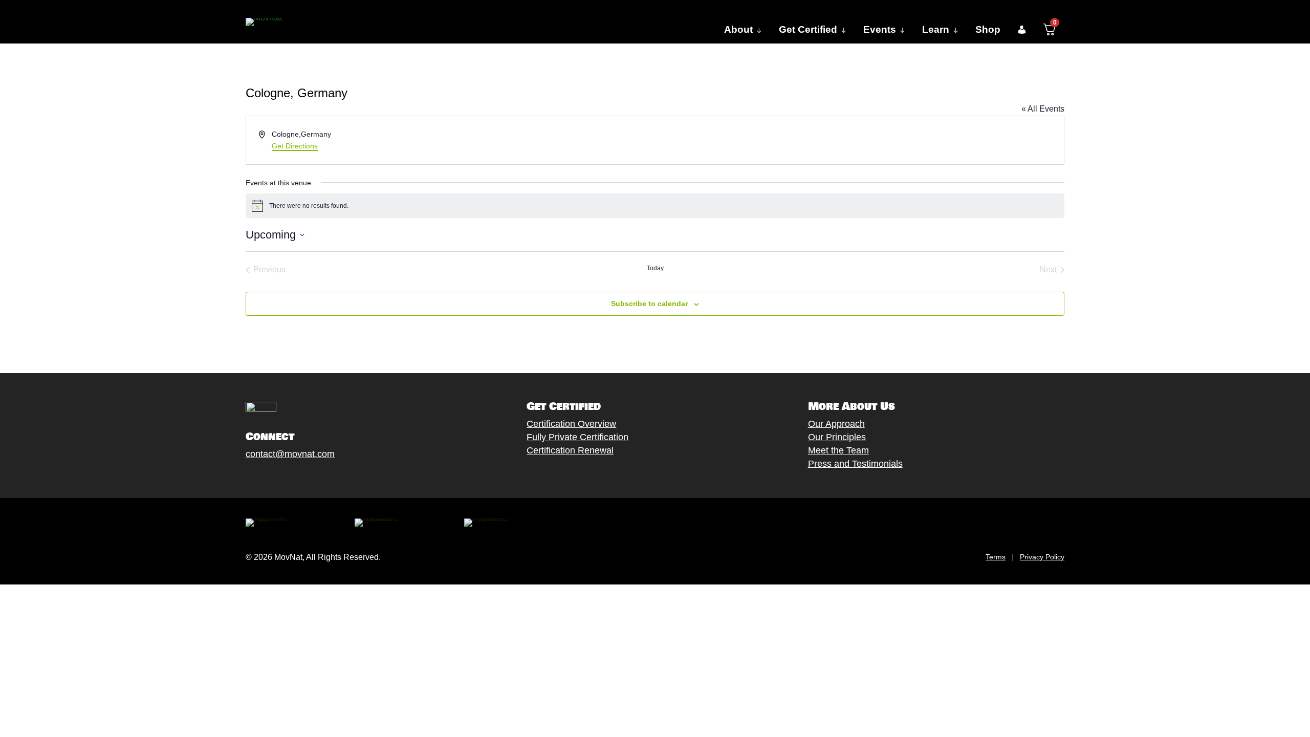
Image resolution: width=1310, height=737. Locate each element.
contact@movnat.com (290, 454)
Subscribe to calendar (649, 303)
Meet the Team (838, 450)
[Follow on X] (261, 477)
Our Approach (836, 424)
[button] (1022, 29)
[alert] (655, 205)
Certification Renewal (570, 450)
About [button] (738, 29)
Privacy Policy (1042, 557)
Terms (996, 557)
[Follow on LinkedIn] (323, 477)
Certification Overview (571, 424)
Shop (987, 29)
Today (655, 268)
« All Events (1042, 108)
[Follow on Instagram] (282, 477)
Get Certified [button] (808, 29)
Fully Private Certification (577, 437)
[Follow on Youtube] (302, 477)
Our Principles (837, 437)
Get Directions (295, 146)
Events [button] (879, 29)
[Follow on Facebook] (241, 477)
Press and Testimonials (855, 464)
